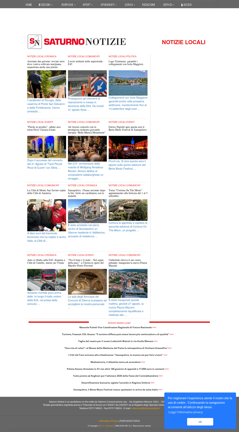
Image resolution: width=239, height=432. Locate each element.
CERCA (129, 4)
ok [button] (200, 421)
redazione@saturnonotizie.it (145, 408)
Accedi (187, 4)
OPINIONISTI (108, 4)
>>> (154, 327)
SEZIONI (46, 4)
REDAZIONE (148, 4)
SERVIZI (168, 4)
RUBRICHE (67, 4)
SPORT (87, 4)
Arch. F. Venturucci (106, 426)
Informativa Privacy (108, 421)
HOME (29, 4)
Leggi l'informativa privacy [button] (185, 412)
